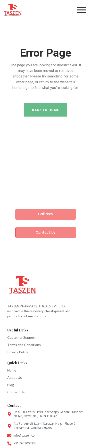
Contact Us (16, 392)
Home (11, 370)
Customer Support (21, 337)
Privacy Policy (17, 352)
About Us (14, 377)
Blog (10, 385)
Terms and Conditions (24, 345)
